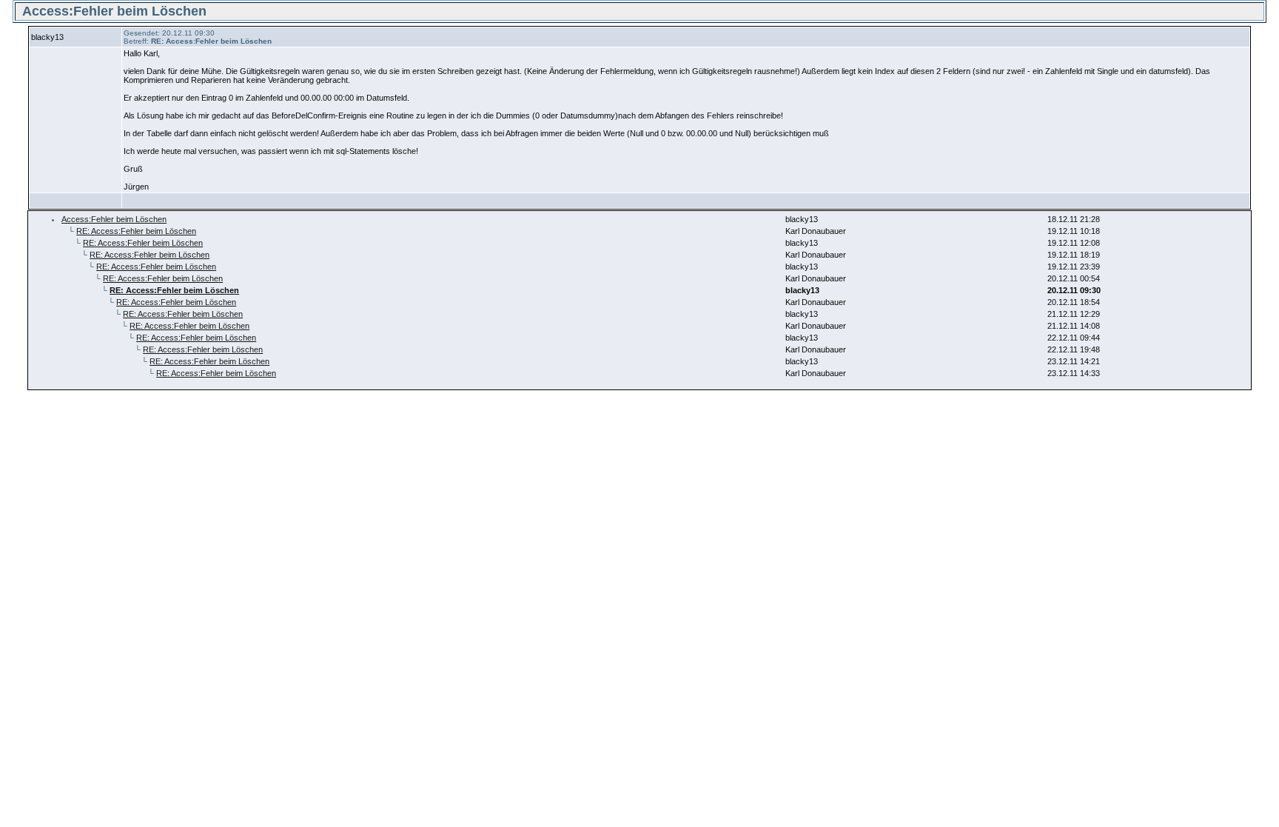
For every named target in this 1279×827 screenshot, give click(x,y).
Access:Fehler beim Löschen (114, 219)
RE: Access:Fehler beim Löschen (136, 231)
